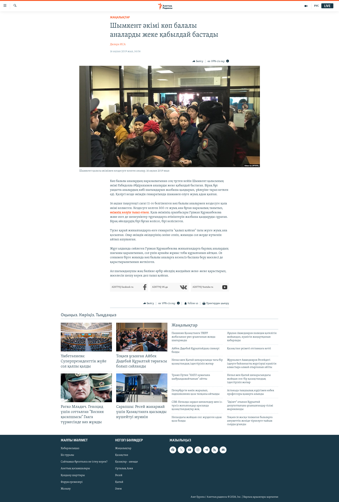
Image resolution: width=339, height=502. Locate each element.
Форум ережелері (72, 481)
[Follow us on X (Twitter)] (181, 449)
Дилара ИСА (118, 44)
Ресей (118, 475)
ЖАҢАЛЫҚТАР (120, 17)
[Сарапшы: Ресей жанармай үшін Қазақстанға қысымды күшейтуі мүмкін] (141, 387)
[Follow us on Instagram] (198, 449)
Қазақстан (121, 455)
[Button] (197, 61)
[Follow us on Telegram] (206, 449)
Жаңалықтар (123, 448)
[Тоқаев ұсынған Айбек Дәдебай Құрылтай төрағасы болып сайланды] (141, 337)
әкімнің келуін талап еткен (129, 212)
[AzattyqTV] (306, 6)
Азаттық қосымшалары (75, 468)
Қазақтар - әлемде (126, 461)
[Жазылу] (223, 449)
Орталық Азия (124, 468)
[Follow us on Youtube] (189, 449)
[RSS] (214, 449)
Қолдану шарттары (73, 475)
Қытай (119, 481)
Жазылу (66, 488)
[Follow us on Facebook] (173, 449)
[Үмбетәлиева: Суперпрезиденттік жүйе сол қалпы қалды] (86, 337)
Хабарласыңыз (70, 448)
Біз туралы (67, 455)
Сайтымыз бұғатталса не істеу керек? (84, 461)
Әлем (118, 488)
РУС (316, 6)
